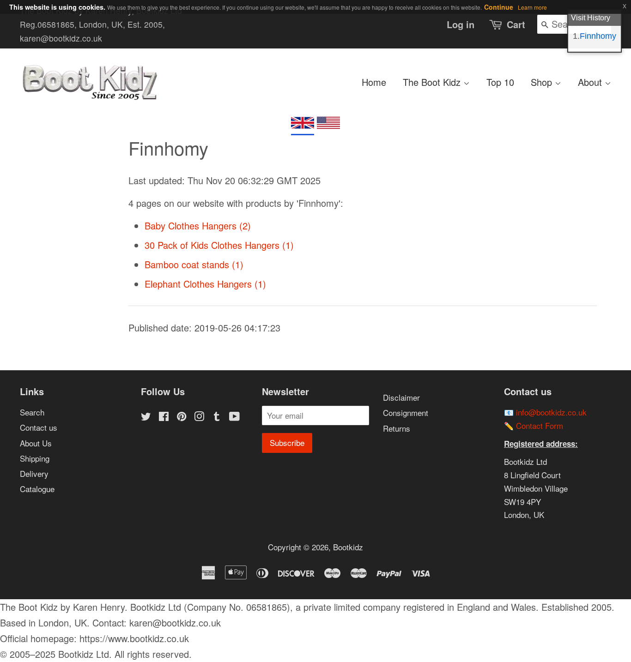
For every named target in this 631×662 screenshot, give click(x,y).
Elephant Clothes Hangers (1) (205, 283)
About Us (36, 443)
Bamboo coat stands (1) (194, 264)
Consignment (405, 412)
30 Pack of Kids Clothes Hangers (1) (219, 245)
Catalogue (37, 488)
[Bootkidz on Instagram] (199, 417)
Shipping (34, 458)
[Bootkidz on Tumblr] (217, 417)
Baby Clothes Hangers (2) (198, 225)
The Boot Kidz (433, 82)
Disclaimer (401, 397)
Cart (516, 24)
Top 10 (500, 82)
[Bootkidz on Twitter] (146, 417)
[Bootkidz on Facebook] (163, 417)
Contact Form (539, 425)
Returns (396, 428)
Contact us (38, 427)
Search (32, 412)
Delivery (34, 473)
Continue (498, 7)
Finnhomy (598, 36)
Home (374, 82)
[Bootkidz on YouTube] (234, 417)
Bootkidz (348, 547)
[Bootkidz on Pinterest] (181, 417)
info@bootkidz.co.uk (551, 412)
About (591, 82)
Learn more (532, 7)
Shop (543, 82)
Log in (460, 24)
